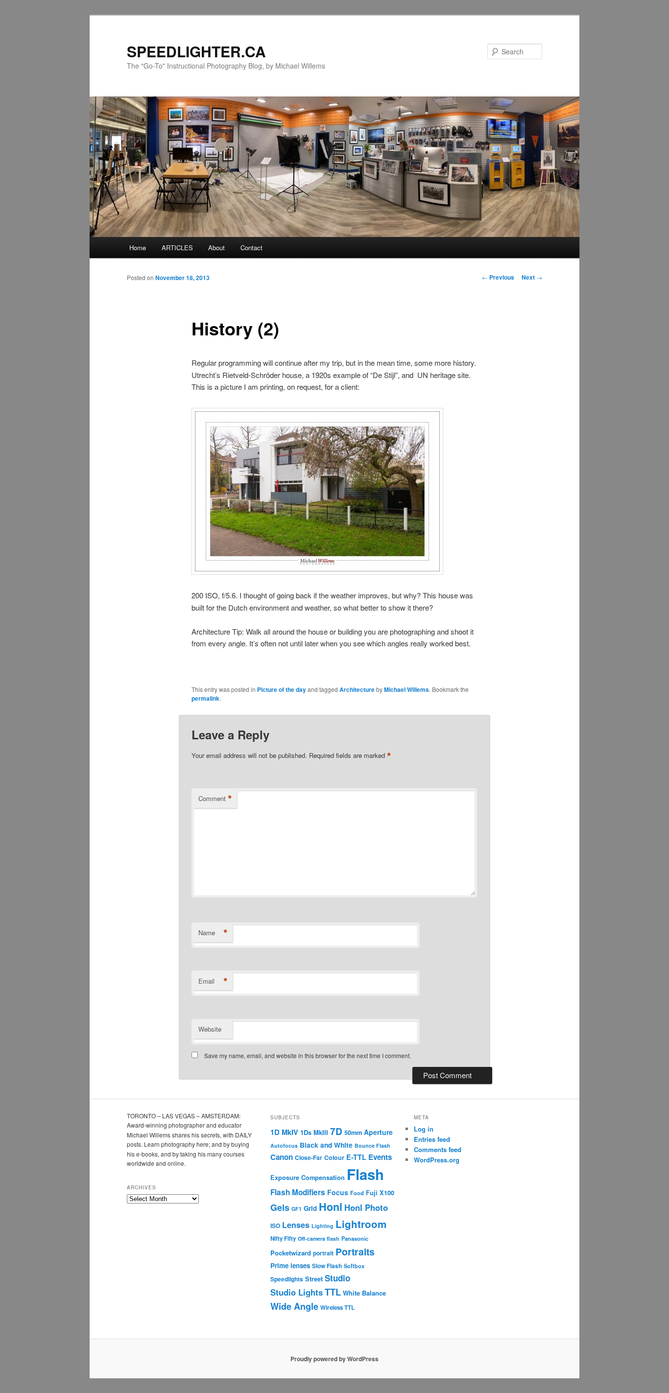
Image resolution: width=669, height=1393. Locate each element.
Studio (337, 1278)
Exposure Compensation (307, 1177)
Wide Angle (294, 1306)
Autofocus (284, 1145)
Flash (365, 1174)
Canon (281, 1157)
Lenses (296, 1224)
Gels (279, 1207)
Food (357, 1193)
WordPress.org (436, 1159)
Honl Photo (366, 1207)
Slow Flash (327, 1266)
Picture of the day (281, 689)
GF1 (296, 1208)
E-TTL (356, 1157)
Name (213, 933)
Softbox (354, 1266)
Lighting (322, 1225)
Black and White (326, 1145)
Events (380, 1157)
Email (213, 981)
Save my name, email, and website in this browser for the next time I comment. (307, 1055)
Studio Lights (296, 1292)
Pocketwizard (290, 1252)
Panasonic (354, 1238)
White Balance (364, 1293)
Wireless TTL (337, 1307)
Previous (498, 277)
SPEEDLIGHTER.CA (196, 51)
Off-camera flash (318, 1238)
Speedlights (286, 1279)
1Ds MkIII (314, 1132)
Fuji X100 (380, 1192)
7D (336, 1131)
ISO (275, 1226)
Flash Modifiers (297, 1192)
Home (137, 247)
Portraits (355, 1251)
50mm (353, 1132)
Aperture (378, 1132)
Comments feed (437, 1149)
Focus (337, 1192)
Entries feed (432, 1139)
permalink (205, 698)
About (216, 247)
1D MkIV (284, 1132)
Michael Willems (406, 689)
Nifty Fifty (283, 1238)
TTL (333, 1292)
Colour (334, 1157)
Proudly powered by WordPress (334, 1358)
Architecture (357, 689)
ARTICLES (177, 247)
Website (209, 1029)
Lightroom (360, 1224)
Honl (330, 1206)
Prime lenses (290, 1265)
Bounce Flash (372, 1145)
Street (314, 1279)
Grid (310, 1208)
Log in (423, 1128)
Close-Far (308, 1158)
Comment (215, 798)
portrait (323, 1253)
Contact (251, 247)
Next (532, 277)
